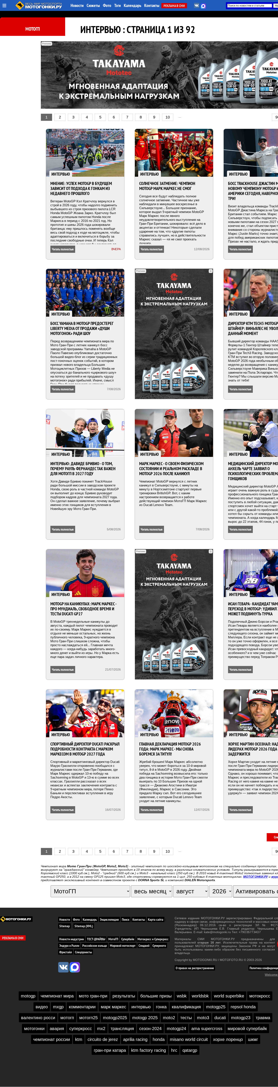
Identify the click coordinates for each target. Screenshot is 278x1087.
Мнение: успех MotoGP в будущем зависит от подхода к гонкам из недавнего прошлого (81, 188)
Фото (107, 5)
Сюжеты (93, 5)
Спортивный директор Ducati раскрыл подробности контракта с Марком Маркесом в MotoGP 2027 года (84, 749)
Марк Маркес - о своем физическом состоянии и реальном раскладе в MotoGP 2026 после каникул (171, 468)
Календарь (132, 5)
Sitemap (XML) (83, 926)
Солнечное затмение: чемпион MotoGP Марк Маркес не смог (167, 186)
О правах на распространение (195, 968)
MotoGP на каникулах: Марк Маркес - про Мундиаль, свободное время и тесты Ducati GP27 (83, 609)
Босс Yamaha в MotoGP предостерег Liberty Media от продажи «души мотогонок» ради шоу (81, 328)
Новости (77, 5)
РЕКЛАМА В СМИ (174, 5)
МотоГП (32, 29)
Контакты (151, 5)
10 (167, 117)
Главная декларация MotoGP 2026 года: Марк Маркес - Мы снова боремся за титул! (170, 749)
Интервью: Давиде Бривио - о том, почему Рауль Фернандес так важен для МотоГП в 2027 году (83, 468)
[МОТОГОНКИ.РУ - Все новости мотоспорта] (39, 8)
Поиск (125, 919)
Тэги (117, 5)
